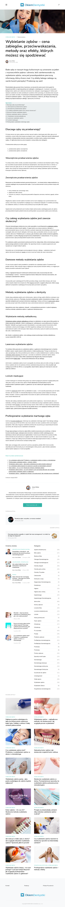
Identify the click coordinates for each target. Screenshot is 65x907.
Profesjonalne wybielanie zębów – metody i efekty (23, 462)
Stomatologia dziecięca (40, 663)
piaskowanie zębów (53, 301)
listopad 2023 (14, 477)
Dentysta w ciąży (39, 579)
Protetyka (37, 647)
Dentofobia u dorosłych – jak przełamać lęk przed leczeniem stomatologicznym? (21, 553)
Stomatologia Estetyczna (41, 669)
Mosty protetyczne (39, 618)
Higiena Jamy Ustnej (39, 592)
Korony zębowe (38, 605)
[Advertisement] (18, 597)
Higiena (36, 588)
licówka (18, 405)
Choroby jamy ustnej (39, 569)
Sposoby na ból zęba (40, 656)
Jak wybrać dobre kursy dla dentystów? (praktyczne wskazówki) (20, 565)
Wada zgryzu (37, 679)
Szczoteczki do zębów (40, 673)
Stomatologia (24, 562)
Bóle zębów (37, 553)
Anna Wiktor (12, 61)
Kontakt (7, 885)
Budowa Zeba (38, 556)
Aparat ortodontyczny (40, 550)
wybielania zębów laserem (13, 355)
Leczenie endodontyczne (41, 611)
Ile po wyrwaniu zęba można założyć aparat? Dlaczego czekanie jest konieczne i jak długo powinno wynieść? (22, 626)
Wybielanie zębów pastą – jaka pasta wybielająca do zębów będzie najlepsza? (30, 464)
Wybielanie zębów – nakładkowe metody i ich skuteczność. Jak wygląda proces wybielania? (34, 473)
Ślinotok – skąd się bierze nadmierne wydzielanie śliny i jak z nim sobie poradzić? (22, 614)
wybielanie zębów (52, 226)
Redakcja (26, 885)
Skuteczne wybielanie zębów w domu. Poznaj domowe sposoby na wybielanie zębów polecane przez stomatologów (46, 782)
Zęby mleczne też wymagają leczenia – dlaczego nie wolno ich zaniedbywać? (21, 578)
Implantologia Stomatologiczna (21, 549)
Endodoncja (37, 585)
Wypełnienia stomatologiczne (42, 689)
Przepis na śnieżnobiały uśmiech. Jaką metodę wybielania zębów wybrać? (45, 812)
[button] (6, 4)
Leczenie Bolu (38, 608)
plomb (23, 252)
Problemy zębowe (39, 637)
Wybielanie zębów (10, 37)
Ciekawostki (37, 575)
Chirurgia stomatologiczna (41, 562)
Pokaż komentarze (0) (31, 505)
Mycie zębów (37, 621)
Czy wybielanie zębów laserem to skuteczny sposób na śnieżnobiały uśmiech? (30, 466)
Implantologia (38, 595)
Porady (14, 574)
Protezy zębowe (38, 653)
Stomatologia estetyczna (41, 666)
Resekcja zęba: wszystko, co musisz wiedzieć (28, 518)
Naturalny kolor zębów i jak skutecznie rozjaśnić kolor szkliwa (46, 751)
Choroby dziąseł (38, 566)
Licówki (36, 614)
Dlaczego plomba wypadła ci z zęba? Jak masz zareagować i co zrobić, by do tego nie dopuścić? (29, 535)
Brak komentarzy (21, 37)
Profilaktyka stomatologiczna (42, 640)
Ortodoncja (37, 624)
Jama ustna (37, 601)
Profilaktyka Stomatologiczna (42, 643)
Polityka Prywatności (48, 885)
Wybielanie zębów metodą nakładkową (17, 321)
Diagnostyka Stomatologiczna (42, 582)
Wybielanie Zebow (39, 685)
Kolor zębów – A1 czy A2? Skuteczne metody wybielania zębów (26, 468)
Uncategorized (16, 562)
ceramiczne (14, 391)
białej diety (17, 358)
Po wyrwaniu (37, 630)
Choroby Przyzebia (39, 572)
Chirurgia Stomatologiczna (41, 559)
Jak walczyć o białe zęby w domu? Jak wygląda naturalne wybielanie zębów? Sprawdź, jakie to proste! (18, 841)
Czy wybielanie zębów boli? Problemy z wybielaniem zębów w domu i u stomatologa (32, 460)
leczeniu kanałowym (16, 421)
